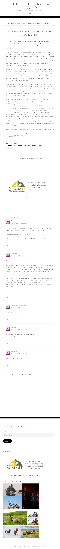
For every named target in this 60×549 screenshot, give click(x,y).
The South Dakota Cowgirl (30, 6)
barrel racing (27, 158)
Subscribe (7, 441)
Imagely (43, 546)
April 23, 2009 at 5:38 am (19, 308)
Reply (7, 245)
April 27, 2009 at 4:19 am (19, 329)
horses (38, 158)
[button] (12, 489)
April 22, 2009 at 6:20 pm (19, 256)
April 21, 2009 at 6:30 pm (19, 223)
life (41, 158)
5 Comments (37, 36)
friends (34, 158)
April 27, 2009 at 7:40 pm (19, 353)
